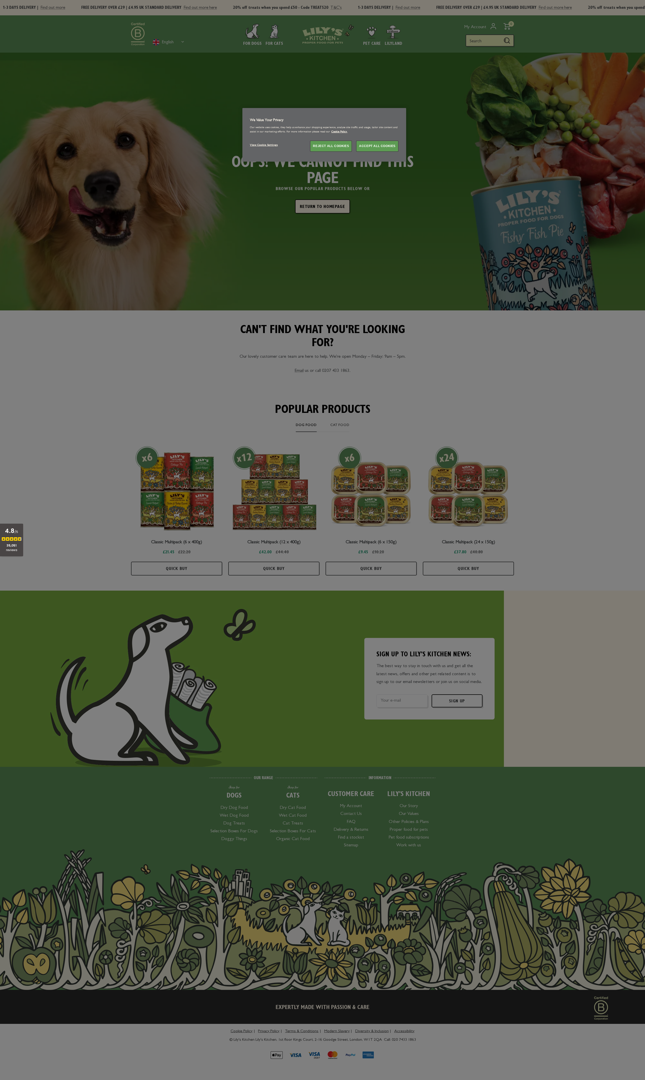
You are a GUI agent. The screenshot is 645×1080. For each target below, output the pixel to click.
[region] (324, 135)
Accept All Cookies (377, 146)
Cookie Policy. (339, 131)
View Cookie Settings (264, 145)
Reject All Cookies (331, 146)
